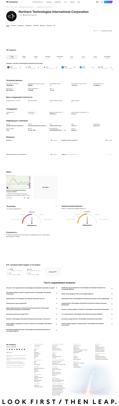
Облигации (36, 352)
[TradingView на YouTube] (12, 349)
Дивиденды (36, 370)
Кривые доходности (38, 377)
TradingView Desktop (38, 386)
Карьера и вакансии (56, 373)
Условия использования (57, 385)
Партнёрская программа (100, 357)
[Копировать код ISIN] (62, 130)
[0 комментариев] (24, 198)
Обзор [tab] (7, 25)
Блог (53, 370)
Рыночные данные (56, 348)
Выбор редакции (77, 359)
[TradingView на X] (7, 349)
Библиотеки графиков (99, 347)
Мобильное (36, 385)
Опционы (36, 378)
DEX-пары (36, 356)
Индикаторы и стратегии (79, 363)
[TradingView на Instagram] (14, 349)
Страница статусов (56, 394)
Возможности (55, 345)
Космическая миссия (56, 369)
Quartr (23, 365)
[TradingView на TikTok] (22, 349)
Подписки (54, 347)
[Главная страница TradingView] (12, 2)
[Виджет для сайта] (97, 31)
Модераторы (76, 352)
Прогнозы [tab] (42, 25)
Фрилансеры (76, 365)
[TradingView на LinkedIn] (17, 349)
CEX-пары (36, 355)
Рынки (65, 2)
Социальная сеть (77, 345)
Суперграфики (37, 345)
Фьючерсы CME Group (57, 361)
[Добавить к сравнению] (20, 67)
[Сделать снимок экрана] (94, 31)
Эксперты (76, 364)
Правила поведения (78, 351)
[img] (35, 15)
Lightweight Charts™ (99, 348)
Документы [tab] (21, 25)
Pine (35, 357)
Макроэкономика (38, 380)
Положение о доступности (57, 390)
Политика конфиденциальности (59, 388)
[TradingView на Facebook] (9, 349)
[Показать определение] (19, 83)
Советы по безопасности (57, 392)
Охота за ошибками (56, 393)
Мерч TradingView (56, 378)
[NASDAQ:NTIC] (7, 188)
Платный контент (77, 367)
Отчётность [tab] (14, 25)
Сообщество (57, 2)
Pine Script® (36, 381)
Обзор (53, 353)
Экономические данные (39, 368)
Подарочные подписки (57, 349)
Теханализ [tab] (35, 25)
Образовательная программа (101, 359)
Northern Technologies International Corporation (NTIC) (16, 191)
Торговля (75, 356)
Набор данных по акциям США (58, 364)
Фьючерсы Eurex (55, 363)
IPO (35, 372)
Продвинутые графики (100, 349)
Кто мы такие (55, 368)
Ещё (79, 2)
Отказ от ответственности (57, 386)
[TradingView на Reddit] (24, 349)
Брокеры (72, 2)
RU (98, 2)
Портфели (36, 376)
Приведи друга (77, 348)
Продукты (49, 2)
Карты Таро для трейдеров (58, 380)
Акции (35, 349)
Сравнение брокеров (56, 356)
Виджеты (97, 345)
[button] (52, 2)
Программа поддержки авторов (80, 349)
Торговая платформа (99, 351)
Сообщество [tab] (28, 25)
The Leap (54, 357)
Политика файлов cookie (57, 389)
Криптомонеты (37, 353)
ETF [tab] (54, 25)
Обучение (76, 357)
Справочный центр (56, 372)
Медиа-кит (54, 375)
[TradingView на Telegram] (19, 349)
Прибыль (36, 369)
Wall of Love (76, 347)
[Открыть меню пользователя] (102, 2)
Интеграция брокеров (100, 356)
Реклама (97, 355)
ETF (35, 351)
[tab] (51, 140)
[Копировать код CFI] (76, 130)
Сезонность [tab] (49, 25)
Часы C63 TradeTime (56, 381)
